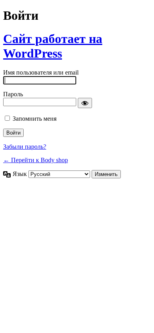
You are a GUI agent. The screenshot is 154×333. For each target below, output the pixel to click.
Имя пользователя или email (41, 72)
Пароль (13, 94)
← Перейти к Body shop (35, 160)
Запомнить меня (34, 118)
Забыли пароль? (24, 146)
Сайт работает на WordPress (52, 46)
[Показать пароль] (85, 103)
